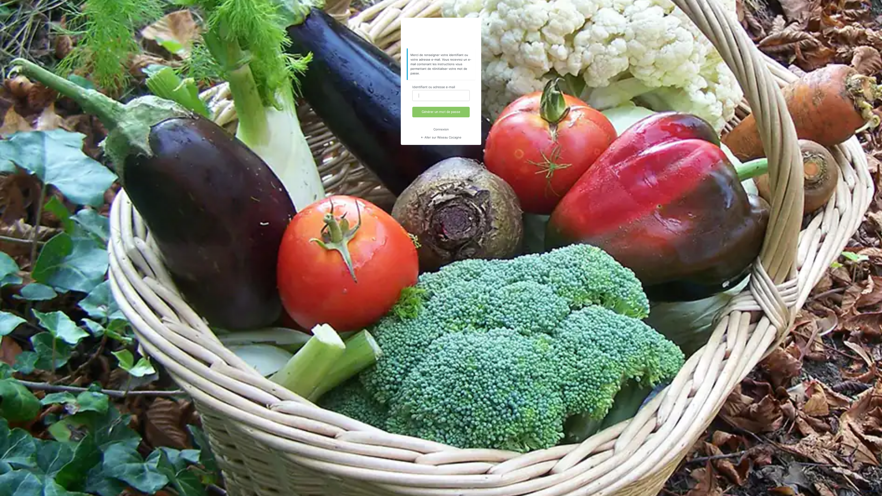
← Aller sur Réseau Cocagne (441, 137)
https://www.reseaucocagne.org (441, 33)
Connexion (441, 129)
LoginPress (869, 491)
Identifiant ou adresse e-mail (433, 87)
